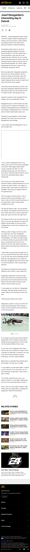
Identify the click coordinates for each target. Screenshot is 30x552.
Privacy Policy (24, 537)
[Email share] (9, 30)
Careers (7, 536)
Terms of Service (21, 538)
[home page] (6, 2)
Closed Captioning (14, 536)
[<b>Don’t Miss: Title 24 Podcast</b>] (15, 460)
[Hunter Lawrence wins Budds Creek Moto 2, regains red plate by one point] (5, 419)
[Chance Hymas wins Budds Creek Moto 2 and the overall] (5, 426)
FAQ (20, 536)
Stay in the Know (5, 490)
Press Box (12, 537)
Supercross (19, 8)
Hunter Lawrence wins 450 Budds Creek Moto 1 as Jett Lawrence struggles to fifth (18, 439)
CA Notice (15, 538)
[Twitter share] (6, 30)
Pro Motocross (11, 8)
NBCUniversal (10, 541)
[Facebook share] (2, 30)
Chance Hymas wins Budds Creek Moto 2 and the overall (18, 425)
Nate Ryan (12, 414)
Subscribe (4, 496)
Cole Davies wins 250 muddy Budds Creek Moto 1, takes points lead (18, 446)
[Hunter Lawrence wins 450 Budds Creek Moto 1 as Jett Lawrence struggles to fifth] (5, 440)
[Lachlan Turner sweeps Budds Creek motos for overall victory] (5, 433)
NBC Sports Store (5, 537)
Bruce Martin (5, 25)
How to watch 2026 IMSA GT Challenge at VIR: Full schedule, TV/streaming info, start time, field (19, 412)
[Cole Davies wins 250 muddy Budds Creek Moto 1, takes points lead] (5, 447)
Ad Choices (17, 537)
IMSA (25, 8)
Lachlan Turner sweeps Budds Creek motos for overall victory (19, 432)
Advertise (3, 536)
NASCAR (4, 8)
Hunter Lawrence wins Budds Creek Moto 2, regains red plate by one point (19, 419)
